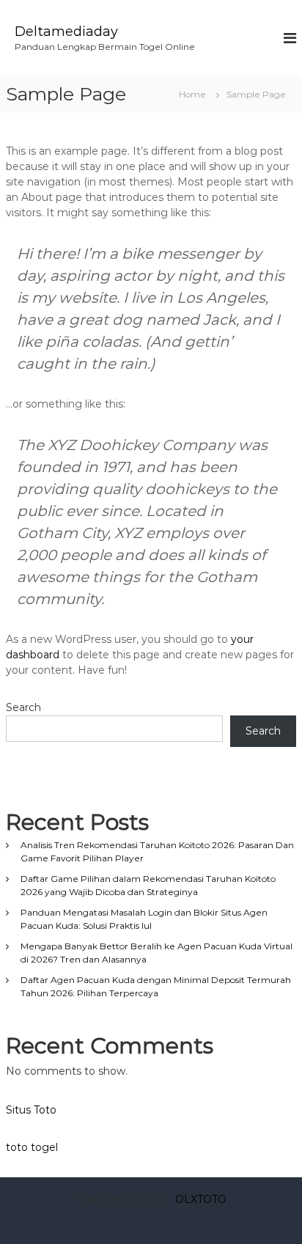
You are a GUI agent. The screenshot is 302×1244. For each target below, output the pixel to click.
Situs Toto (31, 1109)
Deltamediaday (66, 31)
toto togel (32, 1147)
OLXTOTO (200, 1199)
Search (23, 707)
